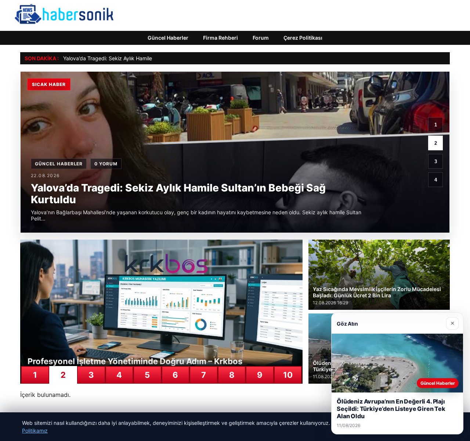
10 (288, 375)
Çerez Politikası (302, 38)
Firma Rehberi (220, 38)
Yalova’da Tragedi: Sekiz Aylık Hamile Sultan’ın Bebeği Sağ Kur (138, 58)
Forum (261, 38)
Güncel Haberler (168, 38)
